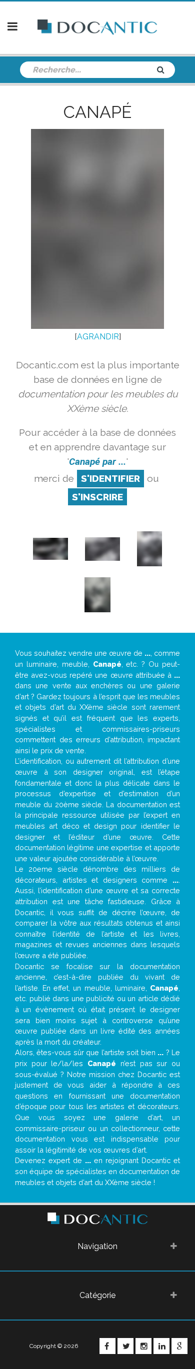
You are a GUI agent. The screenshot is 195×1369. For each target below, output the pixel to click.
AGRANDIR (98, 336)
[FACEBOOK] (108, 1346)
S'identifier (110, 478)
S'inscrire (97, 496)
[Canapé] (50, 548)
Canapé (98, 112)
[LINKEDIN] (162, 1346)
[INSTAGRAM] (144, 1346)
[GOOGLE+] (180, 1346)
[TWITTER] (126, 1346)
